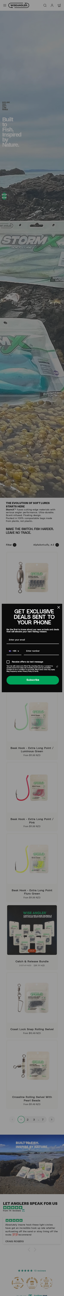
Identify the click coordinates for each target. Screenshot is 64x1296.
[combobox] (14, 651)
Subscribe (32, 680)
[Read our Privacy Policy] (57, 666)
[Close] (58, 607)
